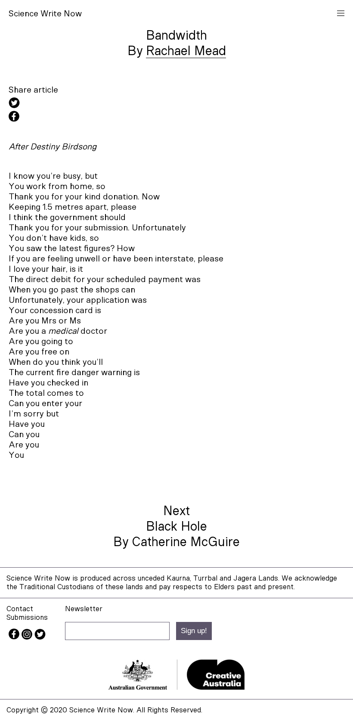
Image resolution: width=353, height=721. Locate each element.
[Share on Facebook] (176, 117)
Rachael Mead (186, 51)
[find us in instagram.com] (28, 637)
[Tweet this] (176, 104)
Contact (19, 608)
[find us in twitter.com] (40, 637)
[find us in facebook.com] (15, 637)
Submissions (27, 617)
